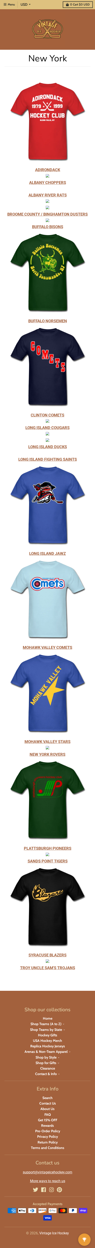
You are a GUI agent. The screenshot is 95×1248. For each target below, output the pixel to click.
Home (47, 1018)
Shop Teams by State (46, 1030)
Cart (80, 4)
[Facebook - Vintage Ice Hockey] (43, 1189)
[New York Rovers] (47, 748)
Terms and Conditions (47, 1148)
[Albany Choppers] (47, 176)
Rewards (47, 1125)
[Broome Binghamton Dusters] (47, 201)
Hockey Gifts (47, 1035)
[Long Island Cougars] (47, 421)
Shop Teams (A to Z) (45, 1024)
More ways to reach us (47, 1181)
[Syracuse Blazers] (47, 949)
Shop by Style (46, 1057)
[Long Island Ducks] (47, 434)
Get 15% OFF (47, 1120)
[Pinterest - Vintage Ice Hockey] (59, 1189)
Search (47, 1098)
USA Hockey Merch (47, 1041)
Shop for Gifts (46, 1063)
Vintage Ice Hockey (54, 1233)
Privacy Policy (47, 1136)
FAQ (47, 1114)
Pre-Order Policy (47, 1131)
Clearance (47, 1068)
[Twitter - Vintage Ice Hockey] (35, 1189)
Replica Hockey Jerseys (47, 1046)
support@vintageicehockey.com (47, 1172)
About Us (47, 1109)
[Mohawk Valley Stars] (47, 695)
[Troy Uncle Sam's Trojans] (47, 961)
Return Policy (48, 1142)
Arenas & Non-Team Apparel (46, 1052)
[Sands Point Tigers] (47, 854)
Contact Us (47, 1103)
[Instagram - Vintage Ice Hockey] (51, 1189)
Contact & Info (46, 1074)
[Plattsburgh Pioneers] (47, 842)
